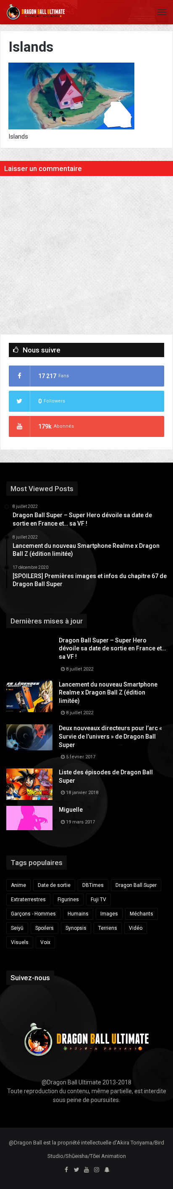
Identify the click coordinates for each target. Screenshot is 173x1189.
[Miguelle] (29, 818)
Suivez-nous (30, 977)
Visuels (20, 942)
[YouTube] (86, 1170)
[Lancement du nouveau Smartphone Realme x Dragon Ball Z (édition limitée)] (29, 696)
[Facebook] (66, 1170)
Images (109, 914)
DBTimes (93, 885)
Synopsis (76, 928)
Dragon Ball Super (136, 885)
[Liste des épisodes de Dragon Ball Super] (29, 784)
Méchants (141, 914)
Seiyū (17, 928)
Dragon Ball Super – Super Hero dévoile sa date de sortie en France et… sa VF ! (112, 648)
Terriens (107, 928)
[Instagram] (97, 1170)
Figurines (68, 899)
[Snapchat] (107, 1170)
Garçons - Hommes (33, 914)
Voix (45, 942)
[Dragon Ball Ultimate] (35, 12)
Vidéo (135, 928)
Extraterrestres (28, 899)
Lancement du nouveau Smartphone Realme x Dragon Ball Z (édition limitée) (108, 692)
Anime (18, 885)
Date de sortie (54, 885)
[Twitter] (76, 1170)
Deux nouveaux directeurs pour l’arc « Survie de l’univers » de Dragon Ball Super (110, 736)
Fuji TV (98, 899)
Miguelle (71, 809)
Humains (78, 914)
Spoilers (44, 928)
